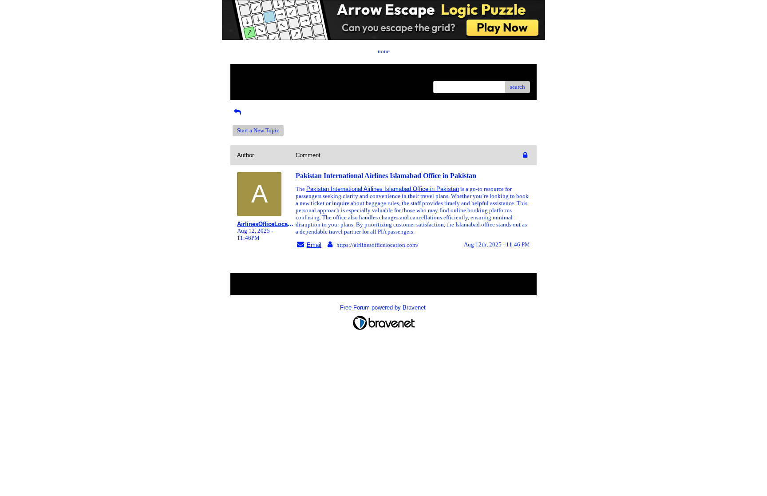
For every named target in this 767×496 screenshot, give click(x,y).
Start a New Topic (258, 130)
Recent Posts (252, 84)
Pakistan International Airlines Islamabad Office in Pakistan (382, 189)
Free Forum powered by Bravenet (383, 307)
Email (314, 245)
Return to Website (258, 74)
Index (294, 74)
